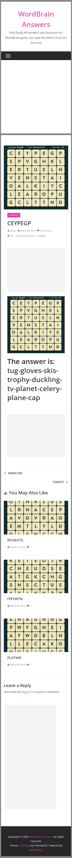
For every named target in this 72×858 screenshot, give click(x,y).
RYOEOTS (15, 540)
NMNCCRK (15, 473)
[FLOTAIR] (36, 621)
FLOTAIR (14, 657)
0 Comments (46, 230)
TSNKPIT (58, 482)
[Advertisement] (36, 97)
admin (13, 230)
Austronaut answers (25, 235)
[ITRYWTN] (36, 562)
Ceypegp (41, 235)
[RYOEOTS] (36, 503)
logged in (27, 692)
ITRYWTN (15, 598)
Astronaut (14, 215)
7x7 (12, 235)
